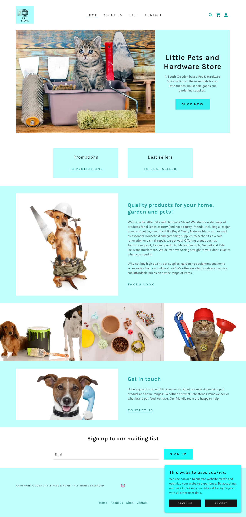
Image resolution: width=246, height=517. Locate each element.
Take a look (141, 284)
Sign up (178, 454)
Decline (185, 503)
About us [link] (112, 15)
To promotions (86, 169)
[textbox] (106, 454)
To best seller (160, 169)
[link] (25, 14)
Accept (220, 503)
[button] (226, 15)
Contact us (140, 410)
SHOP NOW (193, 104)
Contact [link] (153, 15)
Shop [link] (133, 15)
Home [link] (91, 15)
